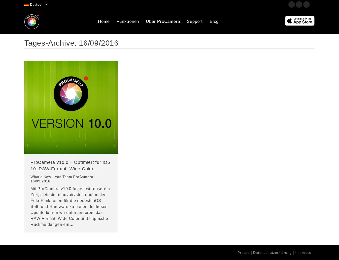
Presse (243, 253)
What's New (41, 177)
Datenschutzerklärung (272, 253)
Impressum (305, 253)
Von (74, 177)
